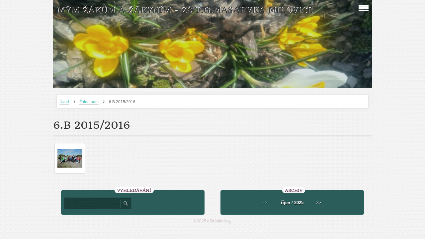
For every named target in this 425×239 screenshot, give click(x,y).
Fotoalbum (89, 102)
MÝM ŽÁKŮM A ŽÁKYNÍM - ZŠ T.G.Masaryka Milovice (184, 10)
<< (266, 202)
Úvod (64, 102)
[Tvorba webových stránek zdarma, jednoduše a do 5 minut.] (230, 221)
